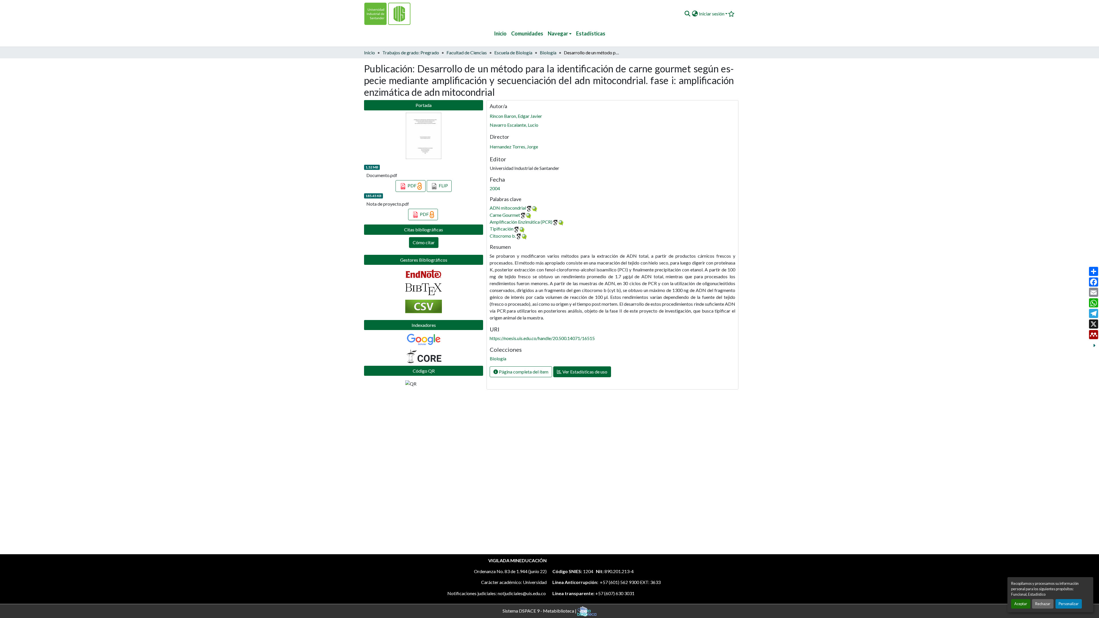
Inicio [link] (369, 52)
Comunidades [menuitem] (527, 33)
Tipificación (501, 228)
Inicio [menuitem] (500, 33)
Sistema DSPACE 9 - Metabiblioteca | (540, 610)
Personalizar (1069, 603)
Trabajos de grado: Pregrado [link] (410, 52)
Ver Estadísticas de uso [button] (584, 371)
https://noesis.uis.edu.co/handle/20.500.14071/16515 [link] (542, 338)
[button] (687, 13)
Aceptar (1020, 603)
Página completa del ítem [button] (523, 371)
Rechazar (1042, 603)
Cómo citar (424, 242)
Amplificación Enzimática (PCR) (521, 221)
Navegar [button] (558, 33)
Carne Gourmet (505, 215)
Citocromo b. (503, 236)
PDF (412, 185)
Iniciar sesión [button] (712, 13)
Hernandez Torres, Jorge (514, 146)
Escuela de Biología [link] (513, 52)
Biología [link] (548, 52)
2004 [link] (495, 188)
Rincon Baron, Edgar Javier (516, 116)
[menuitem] (560, 33)
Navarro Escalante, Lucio (514, 125)
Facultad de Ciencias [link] (466, 52)
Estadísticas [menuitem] (590, 33)
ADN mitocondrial (508, 207)
